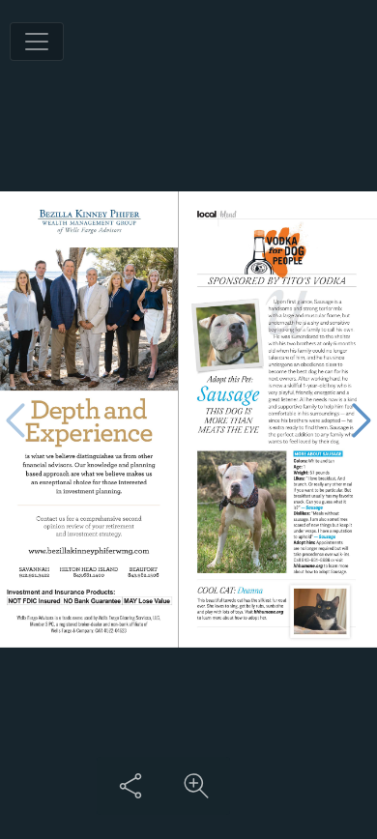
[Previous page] (15, 420)
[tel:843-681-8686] (316, 560)
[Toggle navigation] (37, 41)
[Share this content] (130, 786)
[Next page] (361, 420)
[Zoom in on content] (196, 786)
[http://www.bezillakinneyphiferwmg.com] (88, 551)
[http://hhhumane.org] (307, 566)
